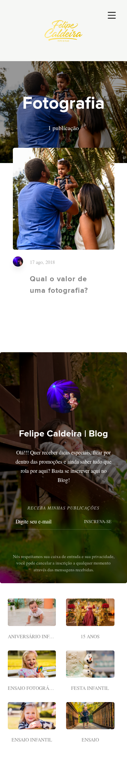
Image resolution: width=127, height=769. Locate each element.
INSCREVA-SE (97, 521)
